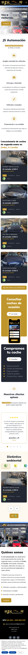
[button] (10, 30)
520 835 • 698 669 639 (14, 620)
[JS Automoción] (12, 3)
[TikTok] (18, 637)
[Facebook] (10, 637)
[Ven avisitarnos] (14, 20)
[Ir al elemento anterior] (11, 508)
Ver (13, 516)
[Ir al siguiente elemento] (17, 508)
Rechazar (12, 652)
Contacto (6, 23)
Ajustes (20, 652)
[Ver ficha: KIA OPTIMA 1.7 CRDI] (14, 199)
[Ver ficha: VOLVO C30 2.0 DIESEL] (14, 267)
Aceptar (5, 652)
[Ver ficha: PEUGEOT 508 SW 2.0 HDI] (14, 166)
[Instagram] (14, 637)
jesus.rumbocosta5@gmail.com (15, 624)
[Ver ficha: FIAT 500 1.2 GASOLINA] (14, 233)
